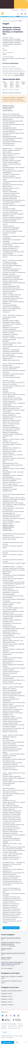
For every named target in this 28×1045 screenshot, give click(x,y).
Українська (4, 1012)
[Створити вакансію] (21, 14)
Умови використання (14, 1028)
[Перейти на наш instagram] (10, 1015)
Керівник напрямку (6, 948)
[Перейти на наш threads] (6, 1015)
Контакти (3, 1026)
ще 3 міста (12, 946)
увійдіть (22, 73)
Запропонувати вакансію (8, 1042)
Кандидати (11, 990)
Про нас (20, 1024)
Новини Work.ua (12, 1026)
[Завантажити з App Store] (6, 1019)
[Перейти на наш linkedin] (14, 1015)
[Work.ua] (2, 13)
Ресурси (20, 1026)
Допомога (4, 1028)
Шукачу (23, 10)
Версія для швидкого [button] (12, 92)
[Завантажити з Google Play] (17, 1019)
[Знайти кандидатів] (18, 14)
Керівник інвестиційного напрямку (11, 938)
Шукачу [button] (5, 1032)
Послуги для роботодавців (8, 1024)
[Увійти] (25, 14)
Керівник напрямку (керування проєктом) (13, 953)
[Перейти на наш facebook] (2, 1015)
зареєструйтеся (19, 75)
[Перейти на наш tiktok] (18, 1015)
